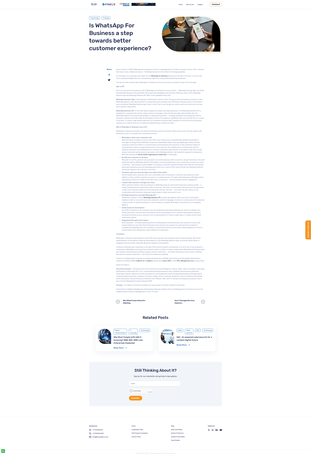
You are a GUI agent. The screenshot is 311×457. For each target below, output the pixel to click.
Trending (106, 18)
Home (181, 4)
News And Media (176, 429)
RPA (178, 261)
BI (143, 261)
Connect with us (308, 230)
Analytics (149, 261)
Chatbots (139, 261)
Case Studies (175, 440)
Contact (216, 4)
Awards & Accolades (178, 437)
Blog (172, 426)
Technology (94, 18)
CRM (169, 261)
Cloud (164, 261)
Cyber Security (189, 331)
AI (133, 261)
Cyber (180, 330)
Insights (200, 4)
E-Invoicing (133, 331)
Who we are (190, 4)
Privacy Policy (136, 437)
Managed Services (187, 261)
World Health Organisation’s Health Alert (152, 155)
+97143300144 (97, 430)
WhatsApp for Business (159, 76)
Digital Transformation (120, 331)
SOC (197, 330)
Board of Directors (177, 433)
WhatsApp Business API (152, 197)
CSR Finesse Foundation (140, 433)
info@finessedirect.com (100, 437)
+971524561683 (98, 433)
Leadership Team (137, 429)
